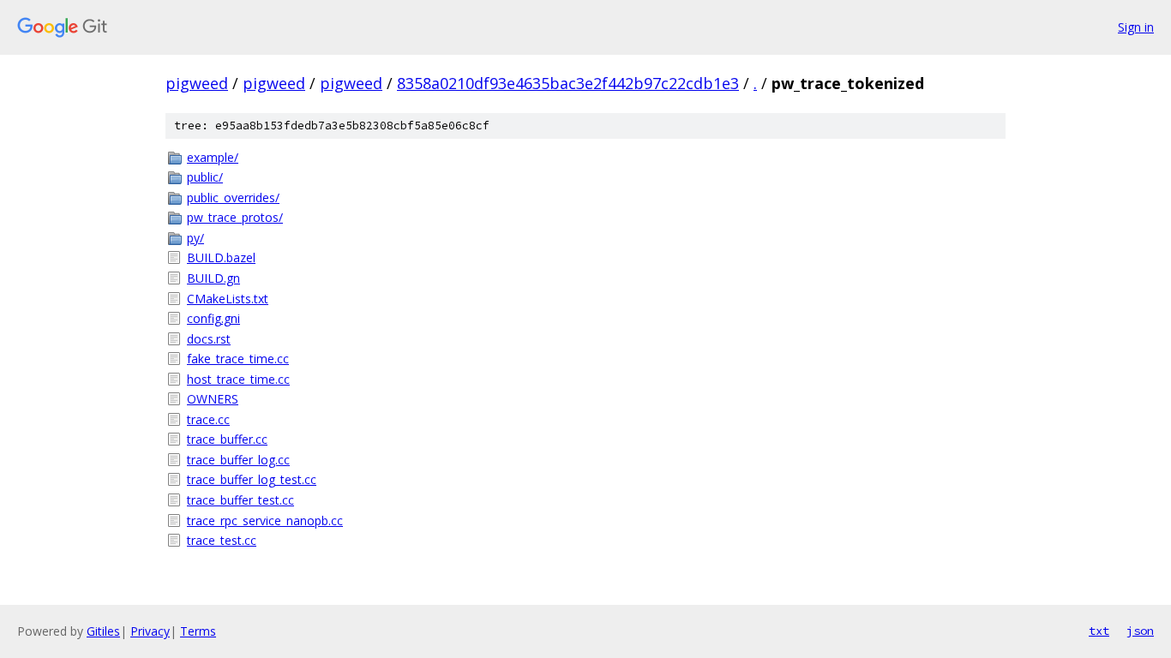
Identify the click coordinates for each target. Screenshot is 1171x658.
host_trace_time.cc (238, 379)
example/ (212, 157)
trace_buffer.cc (227, 439)
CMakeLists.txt (227, 298)
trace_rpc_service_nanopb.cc (265, 520)
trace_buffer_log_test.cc (251, 479)
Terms (198, 631)
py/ (195, 238)
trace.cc (208, 419)
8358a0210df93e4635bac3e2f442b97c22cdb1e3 (568, 83)
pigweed (196, 83)
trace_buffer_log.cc (238, 460)
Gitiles (103, 631)
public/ (205, 177)
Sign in (1136, 27)
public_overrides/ (233, 197)
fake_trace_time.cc (238, 358)
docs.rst (209, 339)
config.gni (213, 318)
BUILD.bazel (221, 257)
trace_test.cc (221, 540)
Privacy (150, 631)
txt (1099, 630)
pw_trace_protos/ (235, 217)
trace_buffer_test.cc (240, 500)
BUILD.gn (213, 278)
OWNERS (212, 399)
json (1140, 630)
